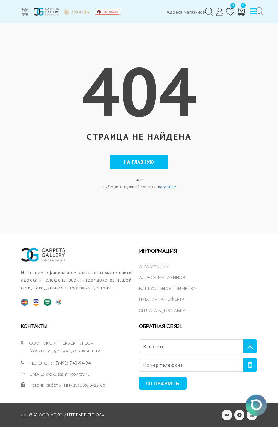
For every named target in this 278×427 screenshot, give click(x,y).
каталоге (167, 186)
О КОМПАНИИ (154, 266)
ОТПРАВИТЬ (163, 383)
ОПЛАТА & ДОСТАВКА (162, 310)
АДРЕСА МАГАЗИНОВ (162, 277)
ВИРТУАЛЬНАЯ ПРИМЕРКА (168, 288)
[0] (230, 12)
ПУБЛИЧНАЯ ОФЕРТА (162, 299)
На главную (139, 162)
